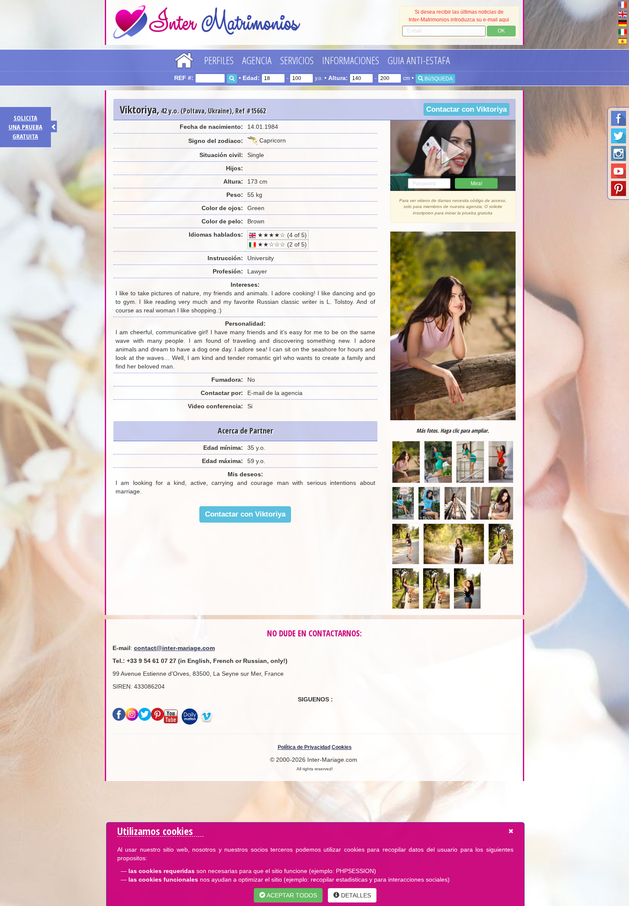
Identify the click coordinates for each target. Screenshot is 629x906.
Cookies (342, 747)
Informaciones (350, 60)
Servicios (297, 60)
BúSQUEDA (438, 79)
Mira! (476, 184)
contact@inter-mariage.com (174, 648)
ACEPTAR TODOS (291, 895)
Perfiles (219, 60)
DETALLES (355, 895)
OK (501, 31)
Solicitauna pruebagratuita (25, 126)
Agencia (257, 60)
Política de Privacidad (304, 747)
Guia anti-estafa (419, 60)
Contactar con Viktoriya (466, 109)
